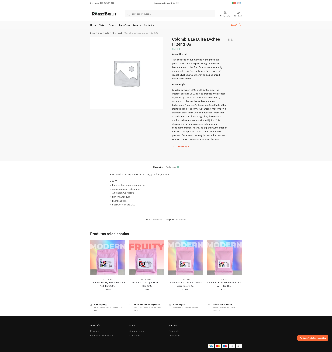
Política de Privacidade (102, 335)
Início (92, 33)
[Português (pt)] (234, 3)
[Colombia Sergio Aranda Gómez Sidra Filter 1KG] (185, 257)
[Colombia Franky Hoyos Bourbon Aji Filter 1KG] (224, 257)
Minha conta (225, 16)
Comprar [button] (107, 295)
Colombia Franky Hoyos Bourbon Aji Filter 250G (108, 284)
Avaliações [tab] (171, 167)
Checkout (238, 16)
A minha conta (136, 331)
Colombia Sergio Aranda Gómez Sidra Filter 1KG (185, 284)
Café (107, 33)
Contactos (134, 335)
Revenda (94, 331)
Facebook (174, 331)
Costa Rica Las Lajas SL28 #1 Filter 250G (146, 284)
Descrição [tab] (158, 167)
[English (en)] (239, 3)
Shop (100, 33)
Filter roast (117, 33)
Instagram (174, 335)
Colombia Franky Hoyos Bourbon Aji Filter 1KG (224, 284)
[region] (298, 331)
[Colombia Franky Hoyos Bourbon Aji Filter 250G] (107, 257)
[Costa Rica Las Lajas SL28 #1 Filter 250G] (146, 257)
